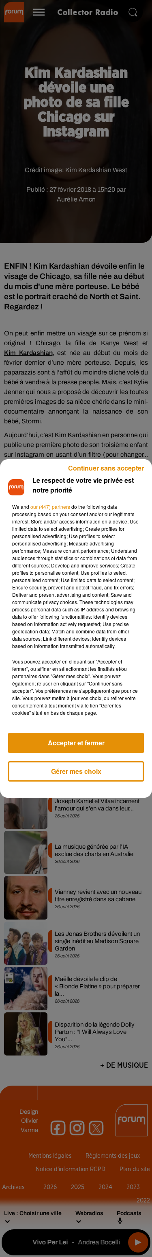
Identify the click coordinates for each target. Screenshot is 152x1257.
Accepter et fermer (76, 742)
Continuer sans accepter (106, 468)
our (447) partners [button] (50, 506)
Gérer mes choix (76, 771)
